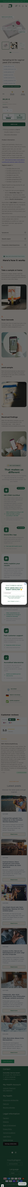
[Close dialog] (25, 584)
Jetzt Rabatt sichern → (14, 601)
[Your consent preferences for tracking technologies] (2, 1185)
